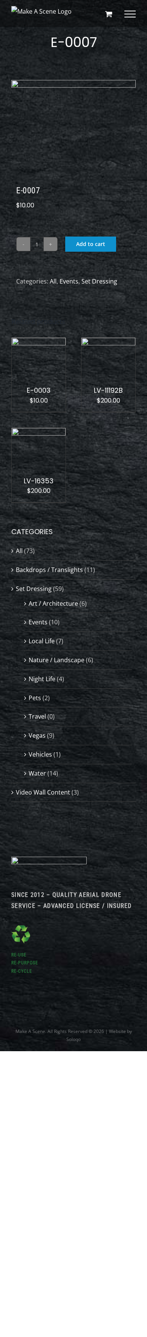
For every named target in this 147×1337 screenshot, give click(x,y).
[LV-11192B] (108, 343)
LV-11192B (108, 390)
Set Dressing (99, 281)
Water (37, 773)
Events (69, 281)
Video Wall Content (43, 792)
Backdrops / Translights (49, 570)
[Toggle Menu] (130, 14)
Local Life (42, 641)
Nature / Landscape (56, 660)
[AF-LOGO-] (49, 860)
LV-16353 (39, 481)
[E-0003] (39, 343)
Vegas (37, 735)
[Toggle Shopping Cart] (108, 14)
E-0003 (39, 390)
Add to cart (90, 244)
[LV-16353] (39, 433)
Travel (37, 716)
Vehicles (40, 754)
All (53, 281)
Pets (35, 698)
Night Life (42, 679)
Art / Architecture (53, 603)
